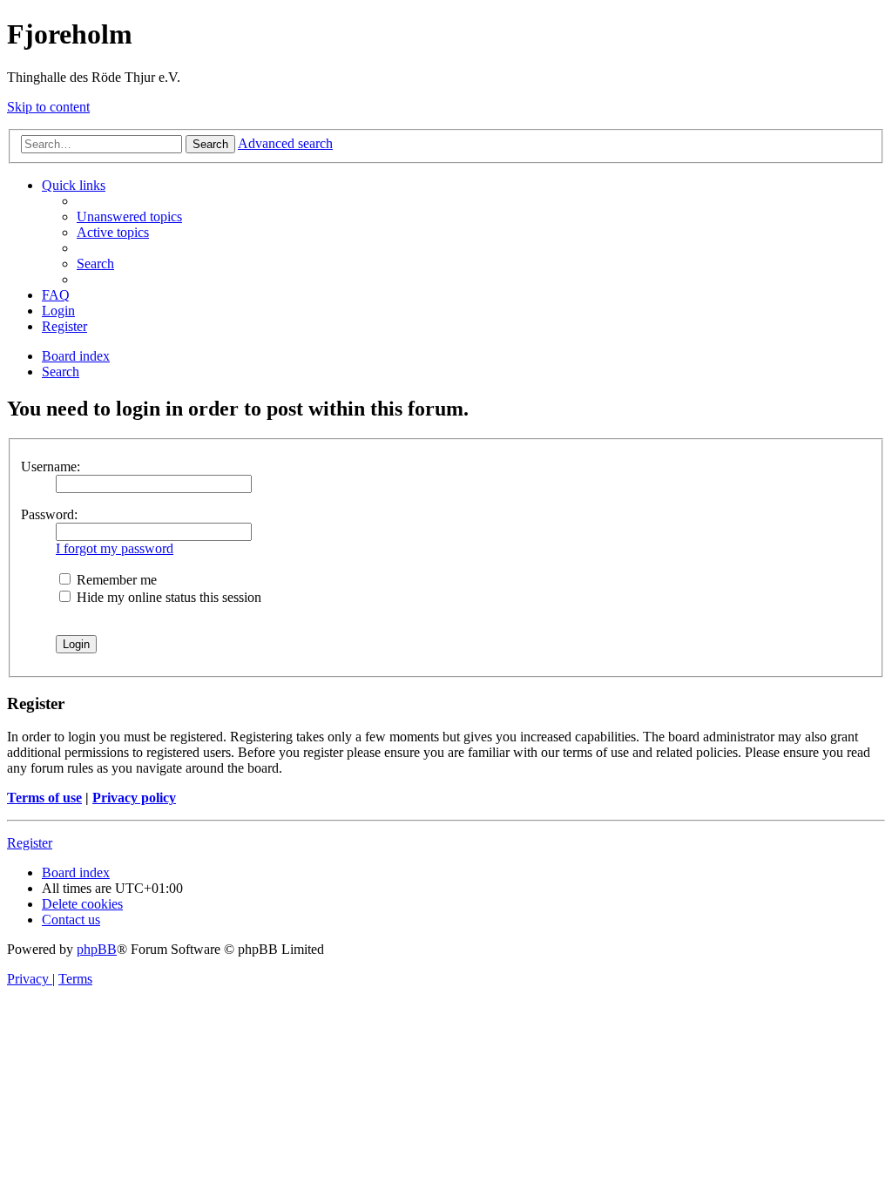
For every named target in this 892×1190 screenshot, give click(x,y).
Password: (49, 514)
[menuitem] (129, 216)
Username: (50, 466)
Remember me (115, 579)
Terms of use (44, 797)
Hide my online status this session (167, 597)
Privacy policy (134, 797)
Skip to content (48, 106)
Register (29, 842)
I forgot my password (114, 548)
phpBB (97, 949)
